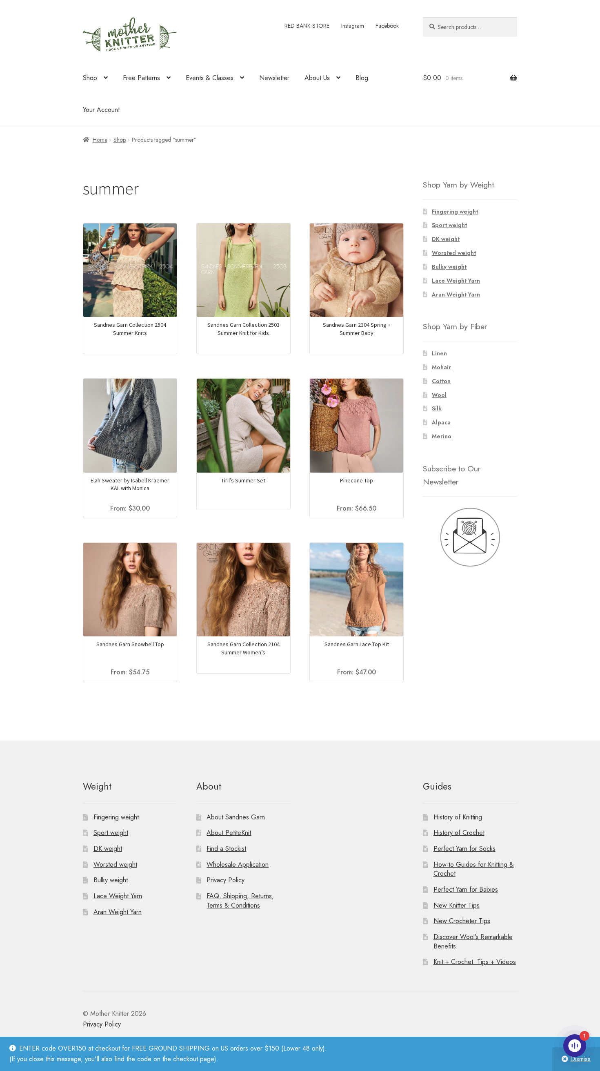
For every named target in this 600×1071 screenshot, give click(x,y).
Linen (439, 353)
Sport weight (449, 225)
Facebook (387, 26)
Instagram (352, 26)
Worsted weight (454, 253)
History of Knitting (457, 817)
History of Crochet (458, 832)
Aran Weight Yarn (456, 294)
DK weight (446, 239)
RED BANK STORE (306, 26)
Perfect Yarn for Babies (465, 889)
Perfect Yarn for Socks (464, 848)
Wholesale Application (238, 864)
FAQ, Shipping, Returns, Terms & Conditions (240, 900)
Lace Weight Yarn (456, 281)
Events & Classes (209, 78)
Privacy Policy (225, 880)
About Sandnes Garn (236, 817)
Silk (437, 408)
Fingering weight (455, 212)
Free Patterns (141, 78)
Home (100, 140)
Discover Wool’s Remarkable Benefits (473, 941)
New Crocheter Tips (461, 921)
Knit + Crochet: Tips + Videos (474, 961)
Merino (441, 436)
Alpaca (441, 422)
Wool (439, 395)
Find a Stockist (226, 848)
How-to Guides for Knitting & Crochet (473, 869)
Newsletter (274, 78)
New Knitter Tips (456, 905)
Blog (362, 78)
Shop (90, 78)
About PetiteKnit (229, 832)
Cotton (441, 381)
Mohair (441, 367)
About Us (317, 78)
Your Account (101, 109)
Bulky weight (449, 267)
